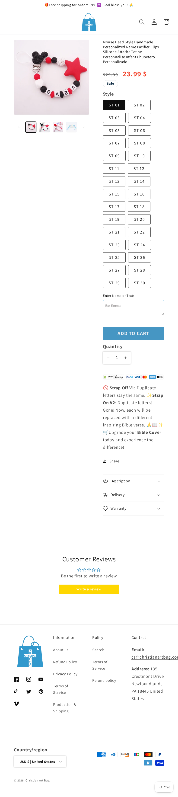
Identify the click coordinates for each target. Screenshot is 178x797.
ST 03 (114, 117)
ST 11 (114, 168)
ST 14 (139, 181)
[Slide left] (19, 127)
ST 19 (114, 219)
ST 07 (114, 143)
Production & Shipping (64, 708)
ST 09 (114, 155)
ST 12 (139, 168)
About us (61, 649)
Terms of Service (60, 689)
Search (98, 649)
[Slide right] (84, 127)
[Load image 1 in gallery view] (30, 127)
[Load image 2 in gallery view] (44, 127)
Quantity (113, 346)
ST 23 (114, 244)
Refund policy (104, 680)
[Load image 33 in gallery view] (71, 127)
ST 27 (114, 270)
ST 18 (139, 206)
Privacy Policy (65, 673)
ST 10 (139, 155)
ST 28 (139, 270)
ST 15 (114, 194)
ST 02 (139, 105)
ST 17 (114, 206)
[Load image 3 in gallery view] (58, 127)
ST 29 (114, 282)
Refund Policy (65, 661)
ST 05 (114, 130)
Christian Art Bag (37, 780)
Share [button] (114, 461)
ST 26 (139, 257)
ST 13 (114, 181)
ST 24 (139, 244)
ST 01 (114, 105)
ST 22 (139, 232)
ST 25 (114, 257)
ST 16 (139, 194)
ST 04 (139, 117)
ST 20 (139, 219)
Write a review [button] (88, 589)
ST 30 (139, 282)
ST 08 (139, 143)
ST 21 (114, 232)
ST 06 (139, 130)
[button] (12, 22)
